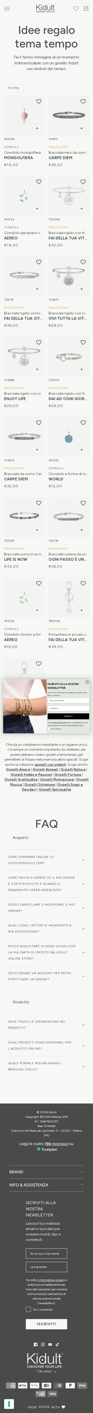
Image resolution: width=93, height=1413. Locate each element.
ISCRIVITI (68, 716)
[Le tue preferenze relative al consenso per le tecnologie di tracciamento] (9, 1404)
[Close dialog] (87, 682)
